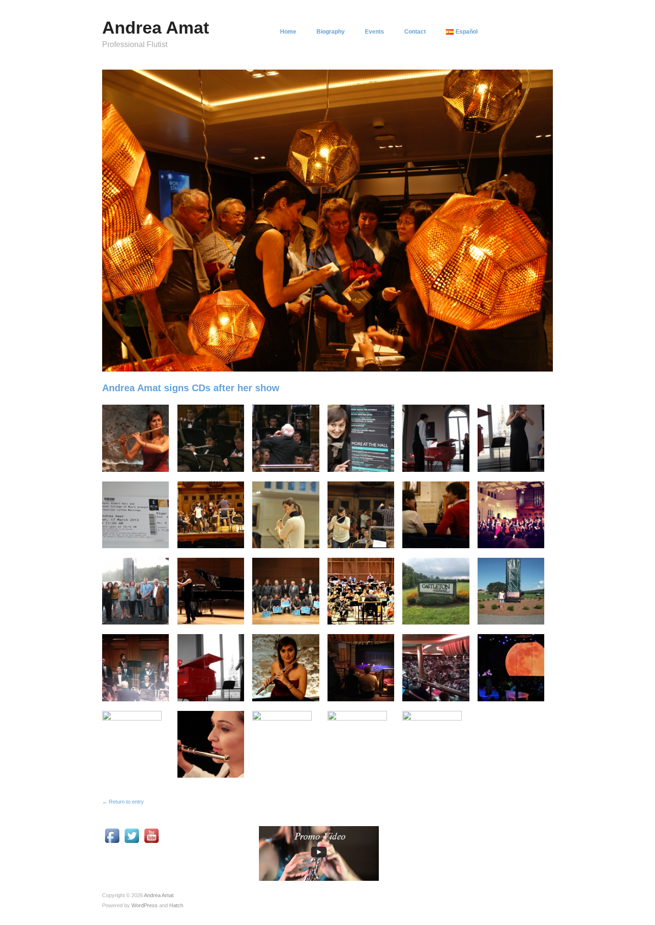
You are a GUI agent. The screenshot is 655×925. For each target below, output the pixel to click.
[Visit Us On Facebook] (112, 835)
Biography (330, 32)
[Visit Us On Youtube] (151, 835)
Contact (415, 32)
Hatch (176, 905)
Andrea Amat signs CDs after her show (191, 388)
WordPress (144, 905)
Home (288, 32)
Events (374, 32)
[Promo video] (319, 853)
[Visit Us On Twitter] (131, 835)
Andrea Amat (155, 27)
